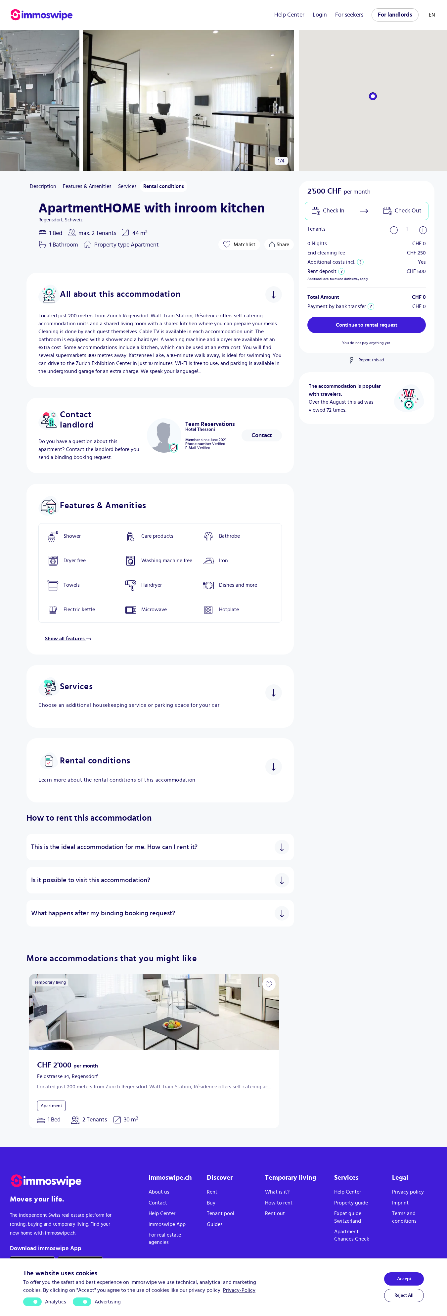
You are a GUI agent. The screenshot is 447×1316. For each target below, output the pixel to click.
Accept (404, 1279)
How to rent (278, 1202)
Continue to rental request (366, 325)
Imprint (400, 1202)
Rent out (275, 1213)
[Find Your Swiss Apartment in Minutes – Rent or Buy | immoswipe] (41, 15)
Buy (211, 1202)
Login (320, 15)
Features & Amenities (87, 186)
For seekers (349, 15)
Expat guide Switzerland (347, 1217)
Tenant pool (220, 1213)
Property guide (351, 1202)
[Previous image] (38, 1012)
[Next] (9, 100)
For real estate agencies (165, 1238)
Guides (215, 1224)
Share (283, 243)
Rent (212, 1192)
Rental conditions (163, 186)
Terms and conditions (404, 1217)
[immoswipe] (72, 1181)
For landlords (395, 15)
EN (432, 15)
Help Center (289, 15)
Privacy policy (408, 1192)
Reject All (404, 1295)
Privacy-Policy (239, 1290)
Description (43, 186)
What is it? (277, 1192)
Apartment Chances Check (351, 1235)
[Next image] (270, 1012)
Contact (261, 435)
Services (127, 186)
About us (159, 1192)
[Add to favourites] (269, 984)
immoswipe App (167, 1224)
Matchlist (244, 244)
